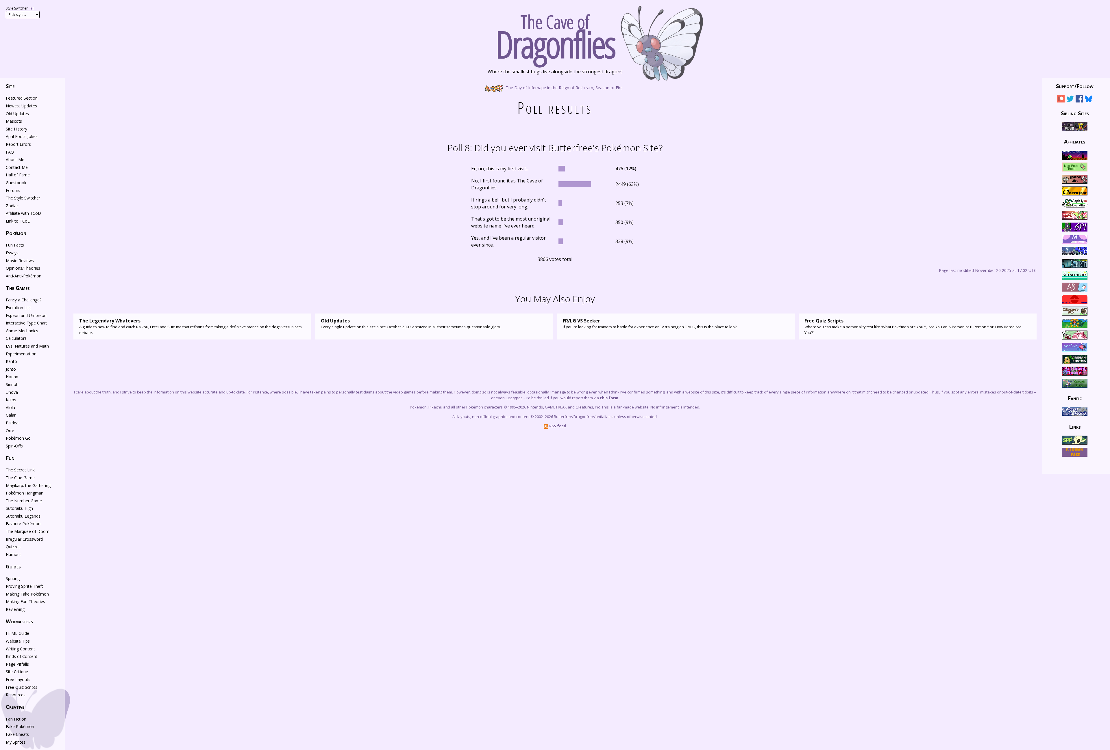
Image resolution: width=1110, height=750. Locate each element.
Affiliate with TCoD (23, 213)
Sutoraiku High (19, 508)
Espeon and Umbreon (26, 315)
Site (10, 86)
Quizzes (13, 546)
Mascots (14, 121)
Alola (10, 407)
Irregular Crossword (24, 539)
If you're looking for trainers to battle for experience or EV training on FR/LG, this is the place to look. (650, 323)
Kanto (11, 361)
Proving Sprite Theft (24, 586)
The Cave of (555, 34)
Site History (16, 129)
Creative (15, 706)
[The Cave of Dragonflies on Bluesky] (1089, 99)
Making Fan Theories (25, 601)
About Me (15, 159)
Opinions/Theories (23, 268)
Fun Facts (15, 245)
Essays (12, 252)
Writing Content (20, 649)
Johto (11, 369)
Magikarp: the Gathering (28, 485)
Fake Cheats (17, 734)
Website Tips (18, 641)
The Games (18, 287)
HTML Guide (17, 633)
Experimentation (21, 354)
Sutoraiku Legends (23, 516)
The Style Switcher (23, 198)
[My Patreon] (1061, 99)
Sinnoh (12, 384)
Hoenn (12, 376)
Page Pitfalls (17, 664)
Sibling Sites (1075, 112)
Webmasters (19, 621)
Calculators (16, 338)
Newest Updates (21, 106)
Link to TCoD (18, 221)
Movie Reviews (20, 260)
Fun (10, 457)
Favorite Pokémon (23, 523)
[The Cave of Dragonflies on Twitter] (1070, 99)
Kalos (11, 399)
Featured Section (22, 98)
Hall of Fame (18, 175)
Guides (13, 566)
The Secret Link (20, 470)
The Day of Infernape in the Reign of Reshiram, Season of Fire (564, 87)
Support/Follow (1075, 86)
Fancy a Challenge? (23, 300)
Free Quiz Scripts (21, 687)
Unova (12, 392)
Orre (10, 430)
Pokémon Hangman (24, 493)
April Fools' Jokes (22, 136)
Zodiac (12, 205)
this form (609, 397)
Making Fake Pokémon (27, 594)
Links (1075, 426)
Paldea (12, 423)
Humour (13, 554)
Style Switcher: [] (20, 8)
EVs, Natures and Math (27, 346)
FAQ (10, 152)
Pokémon (16, 233)
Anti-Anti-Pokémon (23, 276)
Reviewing (15, 609)
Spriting (13, 578)
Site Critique (17, 671)
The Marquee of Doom (27, 531)
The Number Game (24, 500)
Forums (13, 190)
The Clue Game (20, 477)
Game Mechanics (22, 330)
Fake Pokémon (20, 726)
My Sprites (15, 742)
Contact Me (17, 167)
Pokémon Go (18, 438)
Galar (11, 415)
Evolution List (18, 307)
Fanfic (1075, 398)
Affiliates (1074, 141)
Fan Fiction (16, 719)
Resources (15, 694)
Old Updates (17, 113)
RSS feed (557, 425)
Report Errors (18, 144)
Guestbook (16, 182)
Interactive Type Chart (26, 323)
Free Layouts (18, 679)
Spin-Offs (14, 446)
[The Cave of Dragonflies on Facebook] (1079, 99)
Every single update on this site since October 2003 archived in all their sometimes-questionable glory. (411, 323)
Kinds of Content (21, 656)
